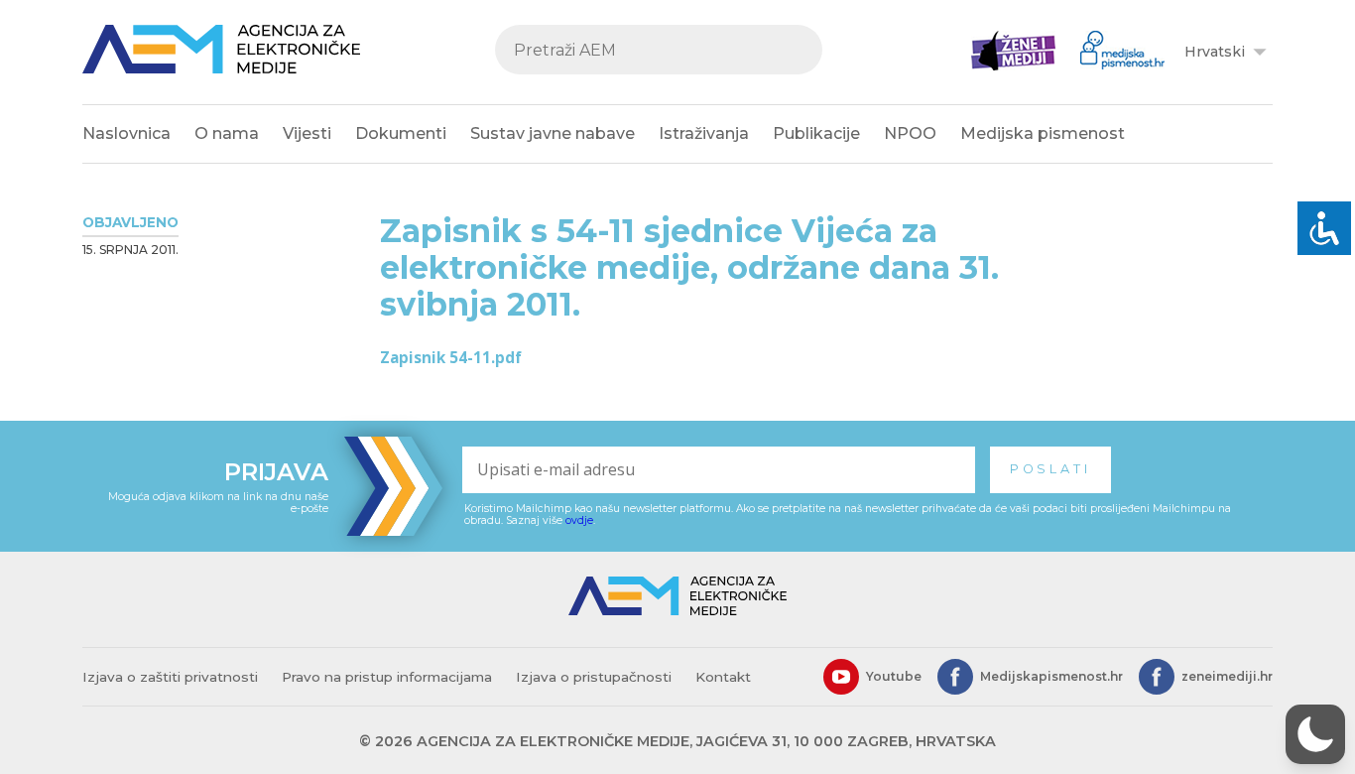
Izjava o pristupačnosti (594, 677)
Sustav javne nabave (552, 133)
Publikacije (816, 133)
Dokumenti (400, 133)
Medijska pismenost (1042, 133)
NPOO (910, 133)
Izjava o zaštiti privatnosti (170, 677)
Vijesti (307, 133)
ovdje (579, 520)
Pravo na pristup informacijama (387, 677)
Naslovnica (126, 133)
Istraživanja (704, 133)
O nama (226, 133)
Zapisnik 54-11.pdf (451, 357)
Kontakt (723, 677)
